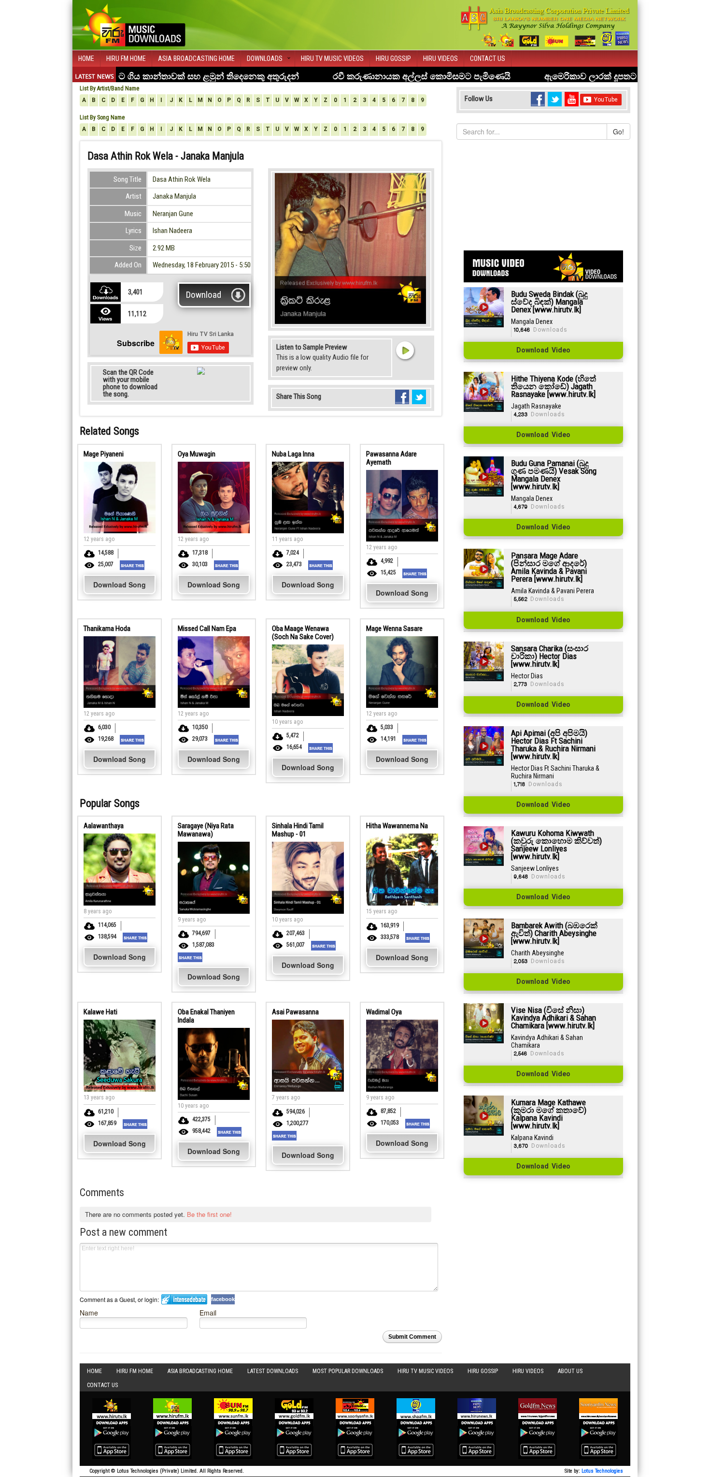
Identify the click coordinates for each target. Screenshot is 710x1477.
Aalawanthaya (104, 825)
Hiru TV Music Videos (332, 58)
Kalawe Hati (100, 1012)
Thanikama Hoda (107, 628)
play (405, 350)
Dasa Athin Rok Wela (182, 179)
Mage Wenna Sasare (394, 628)
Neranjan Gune (173, 213)
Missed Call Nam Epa (207, 628)
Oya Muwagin (196, 454)
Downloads (265, 58)
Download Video (543, 350)
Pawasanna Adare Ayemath (391, 458)
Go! (618, 131)
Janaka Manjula (174, 196)
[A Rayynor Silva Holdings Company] (545, 26)
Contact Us (487, 58)
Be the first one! (209, 1214)
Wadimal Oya (384, 1012)
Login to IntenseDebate (184, 1299)
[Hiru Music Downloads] (133, 24)
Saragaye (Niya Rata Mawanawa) (206, 829)
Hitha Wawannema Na (397, 825)
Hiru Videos (440, 58)
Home (86, 58)
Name (89, 1312)
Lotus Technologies (602, 1471)
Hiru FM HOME (126, 58)
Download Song (119, 584)
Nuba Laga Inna (293, 454)
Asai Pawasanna (295, 1012)
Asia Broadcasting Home (196, 58)
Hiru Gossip (393, 58)
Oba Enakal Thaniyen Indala (206, 1016)
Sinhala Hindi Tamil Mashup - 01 (298, 829)
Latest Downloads (272, 1371)
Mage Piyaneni (104, 454)
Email (207, 1312)
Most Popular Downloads (347, 1371)
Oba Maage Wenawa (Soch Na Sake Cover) (303, 632)
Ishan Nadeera (172, 230)
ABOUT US (570, 1371)
